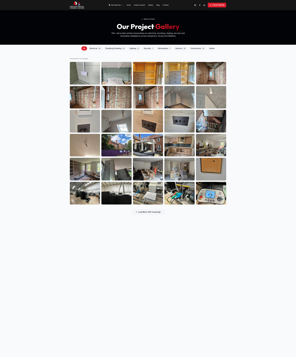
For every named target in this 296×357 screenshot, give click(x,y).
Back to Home (149, 19)
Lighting (134, 48)
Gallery (150, 5)
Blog (158, 5)
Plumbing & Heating (114, 48)
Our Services (116, 5)
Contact (166, 5)
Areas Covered (139, 5)
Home (129, 5)
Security (148, 48)
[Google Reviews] (195, 5)
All (84, 48)
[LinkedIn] (204, 5)
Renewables (164, 48)
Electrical (95, 48)
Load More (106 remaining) (149, 212)
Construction (197, 48)
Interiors (180, 48)
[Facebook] (200, 5)
